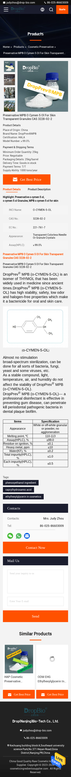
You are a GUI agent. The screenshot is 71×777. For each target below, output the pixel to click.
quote (62, 9)
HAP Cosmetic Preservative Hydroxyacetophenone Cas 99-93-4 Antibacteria (18, 679)
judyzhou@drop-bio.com (20, 2)
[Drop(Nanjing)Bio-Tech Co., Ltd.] (18, 9)
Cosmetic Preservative (41, 46)
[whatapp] (18, 536)
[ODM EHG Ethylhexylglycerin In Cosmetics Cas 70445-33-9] (52, 659)
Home (6, 46)
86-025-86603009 (57, 2)
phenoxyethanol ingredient (20, 482)
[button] (10, 110)
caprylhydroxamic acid (18, 489)
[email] (27, 535)
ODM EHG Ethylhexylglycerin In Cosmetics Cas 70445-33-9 (51, 679)
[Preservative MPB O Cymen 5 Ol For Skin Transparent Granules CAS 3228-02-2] (42, 86)
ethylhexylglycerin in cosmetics (23, 496)
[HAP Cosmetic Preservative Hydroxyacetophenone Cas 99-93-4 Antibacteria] (19, 659)
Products (19, 46)
